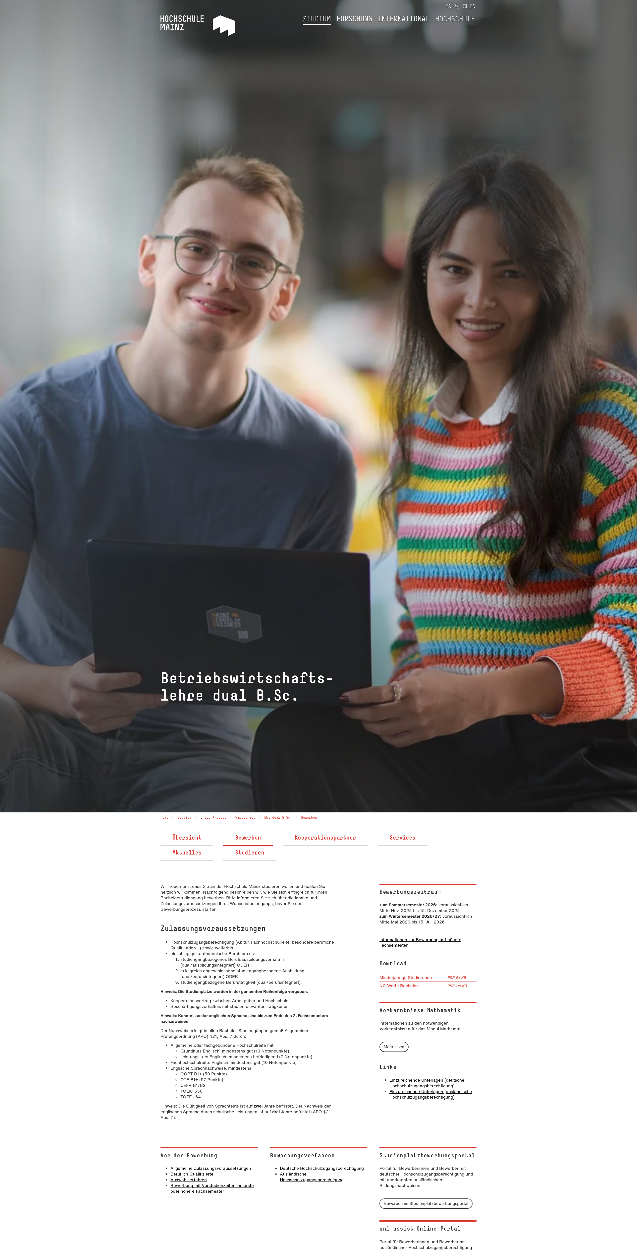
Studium (184, 817)
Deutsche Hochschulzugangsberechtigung (322, 1168)
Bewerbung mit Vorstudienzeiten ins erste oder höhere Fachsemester (212, 1188)
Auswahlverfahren (188, 1180)
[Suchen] (449, 6)
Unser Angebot (213, 817)
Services (403, 837)
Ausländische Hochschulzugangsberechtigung (312, 1177)
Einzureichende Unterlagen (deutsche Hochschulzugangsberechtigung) (426, 1083)
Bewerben (309, 817)
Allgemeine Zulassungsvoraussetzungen (210, 1168)
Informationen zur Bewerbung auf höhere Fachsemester (420, 942)
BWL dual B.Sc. (278, 817)
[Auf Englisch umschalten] (473, 6)
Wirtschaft (245, 817)
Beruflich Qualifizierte (191, 1174)
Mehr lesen (394, 1047)
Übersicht (187, 837)
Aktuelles (187, 852)
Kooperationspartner (325, 837)
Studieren (249, 852)
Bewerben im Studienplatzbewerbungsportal (426, 1203)
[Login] (457, 6)
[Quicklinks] (465, 6)
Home (164, 817)
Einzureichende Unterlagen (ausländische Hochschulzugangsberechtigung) (430, 1094)
